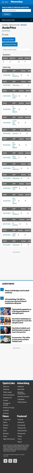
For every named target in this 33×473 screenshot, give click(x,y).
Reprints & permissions (20, 448)
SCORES (5, 25)
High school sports (9, 439)
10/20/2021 (7, 109)
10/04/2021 (7, 201)
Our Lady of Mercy (14, 200)
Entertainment (22, 430)
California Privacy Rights (15, 446)
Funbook (20, 419)
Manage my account (6, 404)
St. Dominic (15, 224)
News (5, 430)
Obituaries (21, 422)
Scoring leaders (8, 39)
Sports (5, 422)
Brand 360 (21, 389)
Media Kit (21, 386)
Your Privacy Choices (9, 451)
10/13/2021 (7, 178)
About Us (6, 386)
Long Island (6, 419)
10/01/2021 (7, 133)
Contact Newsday (8, 448)
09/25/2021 (7, 235)
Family (20, 436)
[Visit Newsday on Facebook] (5, 461)
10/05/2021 (7, 188)
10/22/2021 (7, 168)
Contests (6, 410)
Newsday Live (7, 397)
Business (6, 433)
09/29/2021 (7, 213)
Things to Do (22, 428)
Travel (19, 439)
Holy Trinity (14, 157)
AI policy (24, 449)
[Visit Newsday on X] (10, 461)
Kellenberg (15, 85)
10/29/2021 (7, 85)
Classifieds (21, 399)
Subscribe (6, 389)
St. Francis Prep (14, 95)
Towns (5, 436)
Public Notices (22, 402)
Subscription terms (18, 445)
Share (6, 34)
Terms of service (7, 445)
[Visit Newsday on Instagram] (15, 461)
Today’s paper (7, 392)
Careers (5, 400)
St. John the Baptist (14, 109)
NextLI (20, 442)
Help (19, 449)
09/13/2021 (7, 245)
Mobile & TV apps (8, 407)
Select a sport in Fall (8, 20)
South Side (14, 234)
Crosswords (21, 425)
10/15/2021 (7, 96)
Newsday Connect (23, 396)
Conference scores (9, 44)
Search (6, 14)
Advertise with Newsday (10, 449)
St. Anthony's (15, 75)
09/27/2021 (7, 224)
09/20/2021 (7, 145)
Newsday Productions (21, 393)
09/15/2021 (7, 157)
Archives (6, 413)
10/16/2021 (7, 122)
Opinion (5, 425)
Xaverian (15, 133)
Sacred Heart (6, 31)
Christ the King (14, 122)
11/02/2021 (7, 75)
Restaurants (21, 433)
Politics (5, 428)
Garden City (14, 188)
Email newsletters (8, 395)
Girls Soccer (14, 25)
